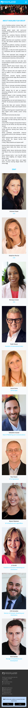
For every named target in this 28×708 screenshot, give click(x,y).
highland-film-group (8, 694)
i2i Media (16, 706)
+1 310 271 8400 (6, 683)
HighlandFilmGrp (7, 692)
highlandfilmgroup (7, 689)
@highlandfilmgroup (8, 688)
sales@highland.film (7, 682)
